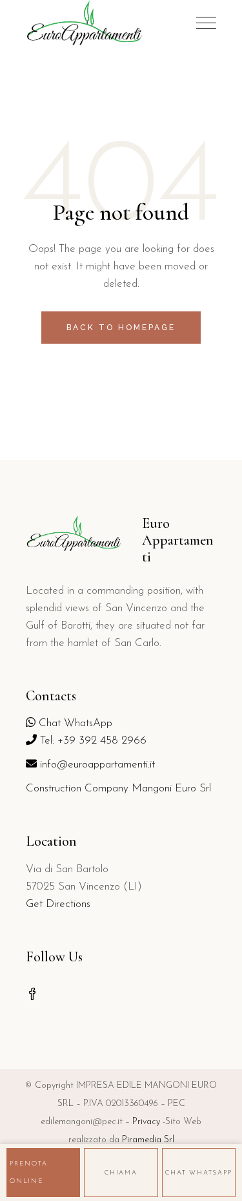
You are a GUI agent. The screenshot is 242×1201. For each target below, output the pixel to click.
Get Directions (58, 904)
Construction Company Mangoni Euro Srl (118, 788)
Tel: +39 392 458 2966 (91, 740)
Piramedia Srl (148, 1140)
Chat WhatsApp (73, 723)
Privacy (146, 1122)
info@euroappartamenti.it (96, 764)
